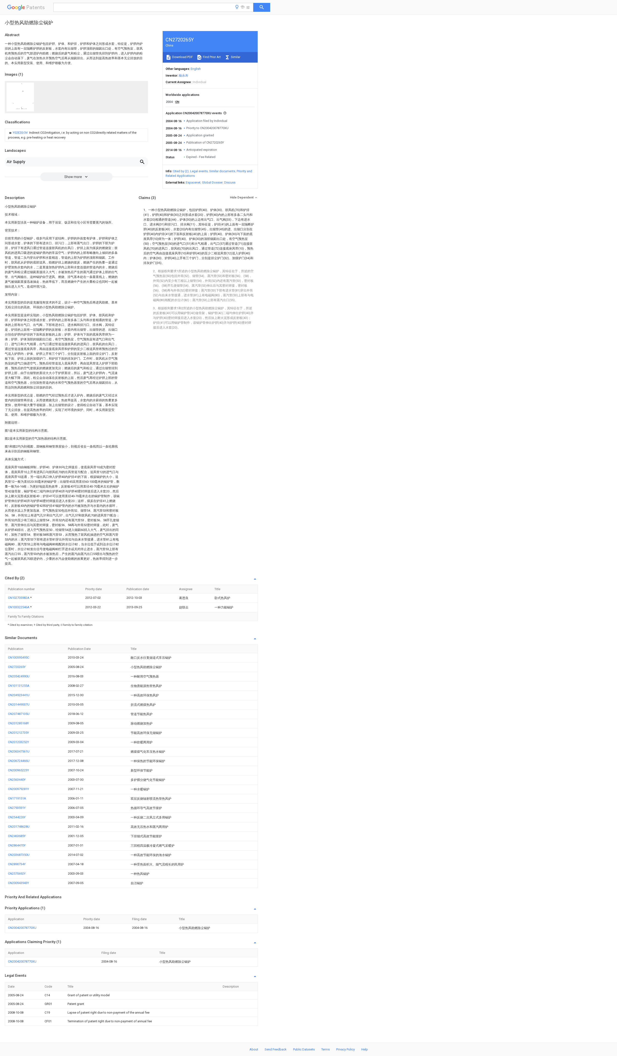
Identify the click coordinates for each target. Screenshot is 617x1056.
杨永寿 (183, 75)
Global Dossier (212, 182)
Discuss (229, 182)
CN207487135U (18, 714)
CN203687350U (18, 855)
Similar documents (222, 171)
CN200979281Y (18, 789)
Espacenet (193, 182)
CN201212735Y (18, 732)
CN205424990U (18, 676)
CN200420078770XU (22, 928)
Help (364, 1049)
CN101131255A (18, 685)
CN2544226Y (17, 817)
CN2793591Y (17, 808)
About (253, 1049)
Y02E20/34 (20, 132)
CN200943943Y (18, 883)
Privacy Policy (345, 1049)
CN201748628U (18, 826)
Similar (235, 57)
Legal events (199, 171)
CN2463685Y (17, 836)
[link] (76, 135)
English (196, 69)
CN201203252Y (18, 742)
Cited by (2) (181, 171)
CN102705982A (19, 598)
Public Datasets (304, 1049)
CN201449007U (18, 704)
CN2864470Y (17, 845)
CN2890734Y (17, 864)
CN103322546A (19, 607)
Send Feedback (276, 1049)
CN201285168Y (18, 723)
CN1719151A (17, 798)
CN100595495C (18, 657)
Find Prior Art (211, 57)
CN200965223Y (18, 770)
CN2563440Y (17, 779)
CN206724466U (18, 761)
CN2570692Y (17, 873)
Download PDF (182, 57)
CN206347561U (18, 751)
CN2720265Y (17, 667)
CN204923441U (18, 695)
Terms (325, 1049)
